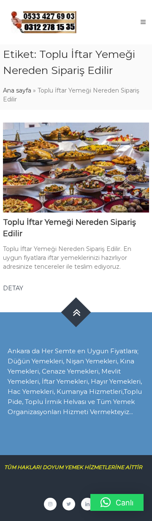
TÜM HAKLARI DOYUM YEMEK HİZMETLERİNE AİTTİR (76, 467)
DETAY (13, 288)
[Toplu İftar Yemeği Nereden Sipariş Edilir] (76, 167)
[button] (117, 502)
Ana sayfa (17, 90)
